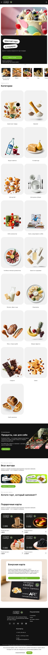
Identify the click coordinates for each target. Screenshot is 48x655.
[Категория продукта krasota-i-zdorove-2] (35, 255)
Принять (29, 652)
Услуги (31, 617)
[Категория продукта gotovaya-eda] (35, 145)
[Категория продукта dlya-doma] (35, 182)
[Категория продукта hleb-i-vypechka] (12, 402)
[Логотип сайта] (7, 2)
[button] (1, 35)
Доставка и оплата (34, 619)
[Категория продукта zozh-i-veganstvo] (12, 218)
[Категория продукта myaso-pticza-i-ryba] (12, 328)
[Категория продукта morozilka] (35, 292)
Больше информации (20, 652)
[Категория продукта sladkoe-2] (12, 365)
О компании (33, 615)
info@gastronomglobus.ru (22, 639)
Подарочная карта (5, 530)
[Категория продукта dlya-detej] (12, 182)
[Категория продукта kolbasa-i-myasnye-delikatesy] (12, 255)
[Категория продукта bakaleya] (35, 108)
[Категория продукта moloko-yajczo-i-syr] (12, 292)
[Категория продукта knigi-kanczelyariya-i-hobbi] (35, 218)
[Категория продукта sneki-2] (35, 365)
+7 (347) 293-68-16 (21, 632)
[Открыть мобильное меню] (1, 2)
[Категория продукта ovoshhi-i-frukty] (35, 328)
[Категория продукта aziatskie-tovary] (12, 108)
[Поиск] (46, 2)
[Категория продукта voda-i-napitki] (12, 145)
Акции (31, 621)
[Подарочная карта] (12, 521)
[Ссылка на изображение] (18, 612)
